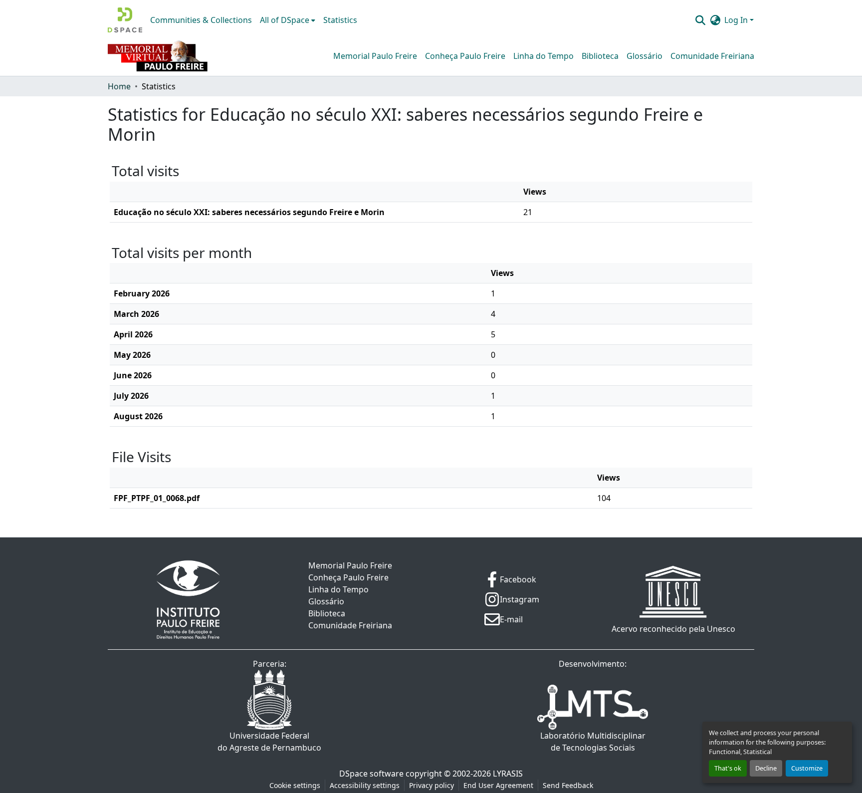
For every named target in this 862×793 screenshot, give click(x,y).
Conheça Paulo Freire (465, 55)
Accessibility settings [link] (365, 785)
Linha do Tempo (543, 55)
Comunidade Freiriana (712, 55)
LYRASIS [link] (508, 773)
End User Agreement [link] (498, 785)
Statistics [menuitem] (340, 19)
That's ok (727, 768)
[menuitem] (287, 20)
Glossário (644, 55)
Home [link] (119, 86)
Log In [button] (737, 19)
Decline (766, 768)
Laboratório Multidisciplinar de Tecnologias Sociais (593, 741)
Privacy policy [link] (431, 785)
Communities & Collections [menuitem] (201, 19)
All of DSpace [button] (284, 19)
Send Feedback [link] (568, 785)
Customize (807, 768)
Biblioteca (600, 55)
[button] (125, 19)
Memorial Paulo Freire (375, 55)
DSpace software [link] (371, 773)
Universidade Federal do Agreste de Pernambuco (269, 741)
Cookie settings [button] (294, 785)
